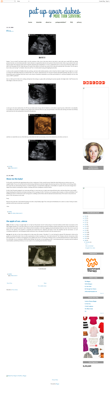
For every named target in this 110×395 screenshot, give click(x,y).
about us (48, 22)
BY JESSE (13, 213)
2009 (85, 238)
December (88, 242)
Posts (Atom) (15, 289)
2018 (85, 220)
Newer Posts (9, 283)
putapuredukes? (61, 22)
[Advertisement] (93, 53)
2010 (85, 236)
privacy (79, 22)
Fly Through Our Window (90, 289)
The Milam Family (89, 308)
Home (45, 283)
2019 (85, 218)
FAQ (71, 22)
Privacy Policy (55, 379)
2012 (85, 232)
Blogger (57, 383)
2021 (85, 216)
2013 (85, 230)
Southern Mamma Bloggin (90, 301)
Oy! (85, 311)
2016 (85, 224)
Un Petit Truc (88, 303)
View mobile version (42, 286)
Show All (102, 293)
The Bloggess (87, 281)
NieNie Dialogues (88, 284)
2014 (85, 228)
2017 (85, 222)
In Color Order (88, 286)
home (30, 22)
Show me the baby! (14, 179)
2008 (85, 240)
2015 (85, 226)
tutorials (39, 22)
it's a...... (10, 31)
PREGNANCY (14, 168)
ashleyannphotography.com (91, 291)
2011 (85, 234)
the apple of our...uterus (16, 221)
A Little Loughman (89, 306)
